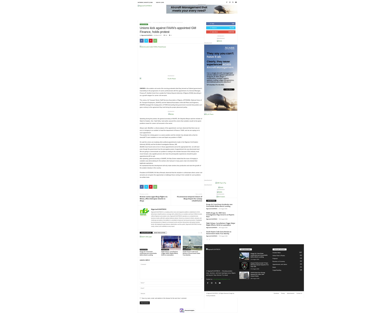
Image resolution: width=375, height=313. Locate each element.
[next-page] (201, 233)
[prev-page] (199, 233)
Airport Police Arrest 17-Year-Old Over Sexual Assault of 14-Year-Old (260, 264)
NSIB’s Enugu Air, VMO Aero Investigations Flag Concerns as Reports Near (220, 215)
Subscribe (231, 32)
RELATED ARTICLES (146, 232)
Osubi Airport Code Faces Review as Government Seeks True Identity (191, 253)
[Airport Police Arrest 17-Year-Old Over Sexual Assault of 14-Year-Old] (244, 265)
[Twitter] (146, 41)
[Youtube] (236, 2)
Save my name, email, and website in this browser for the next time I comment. (164, 298)
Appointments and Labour (280, 264)
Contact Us (299, 293)
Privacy (283, 293)
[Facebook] (227, 2)
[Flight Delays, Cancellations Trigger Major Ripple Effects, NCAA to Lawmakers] (171, 243)
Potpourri (275, 258)
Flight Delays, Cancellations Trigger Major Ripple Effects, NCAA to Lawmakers (169, 253)
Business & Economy (279, 261)
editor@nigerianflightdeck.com (221, 279)
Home (141, 22)
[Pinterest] (151, 41)
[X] (233, 2)
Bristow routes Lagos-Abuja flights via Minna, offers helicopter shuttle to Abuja (153, 199)
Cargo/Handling (277, 270)
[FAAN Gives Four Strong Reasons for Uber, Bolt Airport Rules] (244, 275)
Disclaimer (276, 293)
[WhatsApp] (155, 41)
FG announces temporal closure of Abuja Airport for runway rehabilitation (189, 199)
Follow (231, 27)
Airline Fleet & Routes (279, 255)
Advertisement (290, 293)
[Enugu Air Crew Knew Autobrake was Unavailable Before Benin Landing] (149, 243)
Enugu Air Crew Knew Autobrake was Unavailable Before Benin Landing (148, 253)
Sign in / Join (160, 2)
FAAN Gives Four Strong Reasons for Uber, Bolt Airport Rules (258, 274)
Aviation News (147, 22)
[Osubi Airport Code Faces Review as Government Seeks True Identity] (192, 243)
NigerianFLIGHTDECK (146, 35)
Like (233, 23)
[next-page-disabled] (209, 239)
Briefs (274, 267)
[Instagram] (230, 2)
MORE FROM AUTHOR (159, 232)
